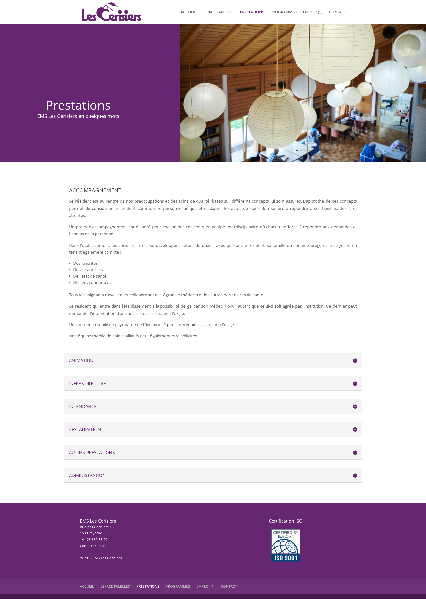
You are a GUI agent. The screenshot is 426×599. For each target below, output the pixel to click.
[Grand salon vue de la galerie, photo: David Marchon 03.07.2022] (303, 160)
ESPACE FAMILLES (217, 12)
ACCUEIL (188, 12)
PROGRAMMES (283, 12)
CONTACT (337, 12)
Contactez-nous (93, 545)
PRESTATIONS (252, 12)
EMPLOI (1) (312, 12)
